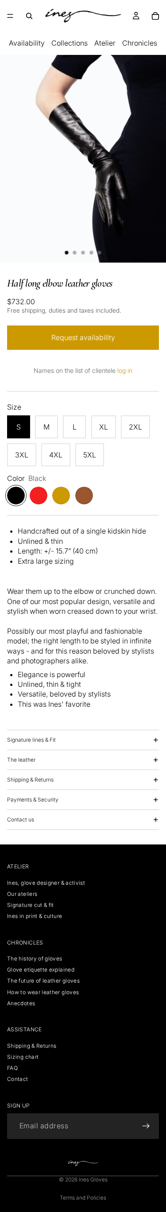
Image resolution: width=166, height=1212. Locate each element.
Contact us (20, 819)
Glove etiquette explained (40, 969)
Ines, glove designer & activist (46, 882)
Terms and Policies (83, 1197)
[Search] (29, 16)
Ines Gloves (93, 1179)
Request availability (83, 337)
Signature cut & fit (30, 905)
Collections (69, 43)
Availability (27, 43)
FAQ (12, 1068)
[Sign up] (146, 1126)
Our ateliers (22, 894)
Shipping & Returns (30, 779)
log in (124, 370)
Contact (17, 1079)
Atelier (105, 43)
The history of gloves (34, 958)
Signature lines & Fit (31, 739)
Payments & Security (32, 799)
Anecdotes (21, 1003)
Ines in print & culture (34, 916)
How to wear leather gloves (43, 992)
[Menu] (10, 16)
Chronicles (139, 43)
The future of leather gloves (43, 981)
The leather (21, 759)
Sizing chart (23, 1056)
